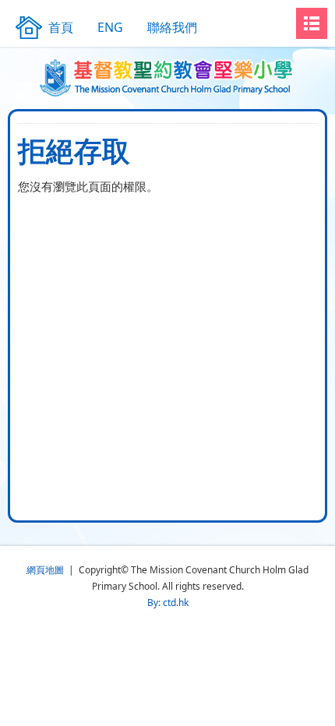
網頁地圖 (45, 569)
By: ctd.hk (168, 602)
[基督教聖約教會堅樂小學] (168, 77)
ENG (110, 27)
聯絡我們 (172, 27)
